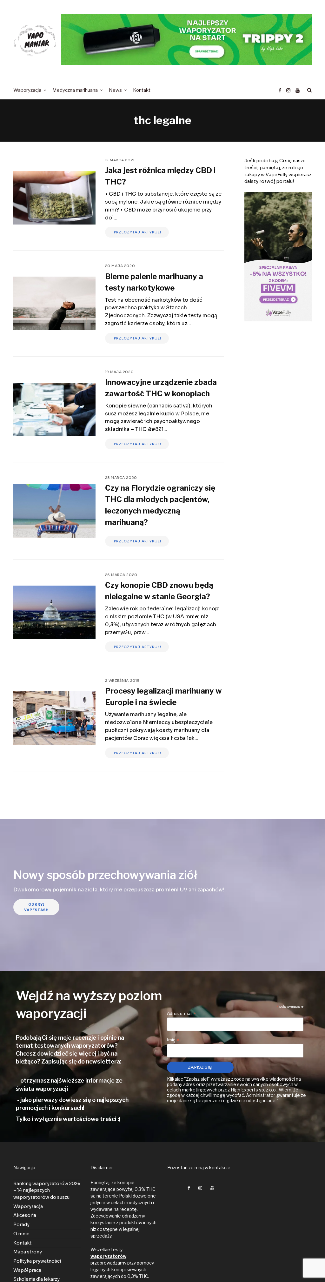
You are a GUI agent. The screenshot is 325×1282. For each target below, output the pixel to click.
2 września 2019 (122, 680)
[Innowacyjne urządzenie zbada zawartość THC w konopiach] (54, 409)
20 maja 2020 (120, 266)
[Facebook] (280, 90)
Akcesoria (24, 1215)
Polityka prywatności (37, 1261)
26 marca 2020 (121, 575)
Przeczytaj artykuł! (137, 232)
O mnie (21, 1234)
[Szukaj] (308, 90)
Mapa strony (27, 1252)
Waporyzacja (28, 1206)
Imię (173, 1040)
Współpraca (27, 1270)
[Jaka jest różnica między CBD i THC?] (54, 198)
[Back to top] (304, 1263)
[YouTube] (298, 90)
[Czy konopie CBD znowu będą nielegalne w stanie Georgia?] (54, 612)
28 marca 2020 (121, 477)
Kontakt (22, 1242)
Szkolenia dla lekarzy (36, 1279)
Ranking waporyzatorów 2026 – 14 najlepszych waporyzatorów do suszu (46, 1190)
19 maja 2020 (119, 372)
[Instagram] (288, 90)
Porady (21, 1224)
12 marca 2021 (120, 160)
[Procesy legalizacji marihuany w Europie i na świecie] (54, 718)
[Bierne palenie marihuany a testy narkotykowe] (54, 303)
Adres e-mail (181, 1013)
